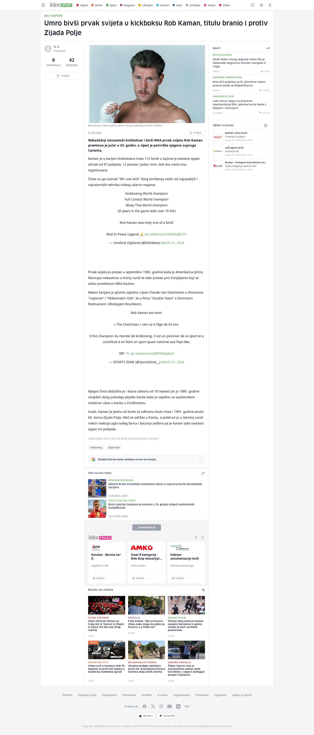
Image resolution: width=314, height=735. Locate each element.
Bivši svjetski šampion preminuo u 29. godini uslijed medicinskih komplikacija (151, 506)
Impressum (109, 695)
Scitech (164, 5)
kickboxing (96, 447)
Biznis (98, 5)
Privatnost (202, 695)
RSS (187, 706)
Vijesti (84, 5)
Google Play (169, 715)
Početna (67, 695)
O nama (162, 695)
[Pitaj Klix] (252, 5)
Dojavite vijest (87, 695)
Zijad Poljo (114, 447)
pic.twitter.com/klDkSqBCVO (166, 234)
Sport (113, 5)
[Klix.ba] (61, 5)
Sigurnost (220, 695)
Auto (179, 5)
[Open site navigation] (43, 5)
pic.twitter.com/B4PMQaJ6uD (152, 353)
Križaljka (195, 5)
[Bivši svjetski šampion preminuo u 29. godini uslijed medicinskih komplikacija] (97, 509)
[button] (196, 537)
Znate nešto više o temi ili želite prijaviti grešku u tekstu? (123, 438)
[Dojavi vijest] (261, 5)
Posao (212, 5)
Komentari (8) (146, 527)
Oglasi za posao (242, 695)
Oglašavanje (182, 695)
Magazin (129, 5)
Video (226, 5)
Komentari (129, 695)
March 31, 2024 (172, 243)
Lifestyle (147, 5)
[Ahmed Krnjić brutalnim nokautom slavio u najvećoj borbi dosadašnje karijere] (97, 488)
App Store (148, 715)
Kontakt (147, 695)
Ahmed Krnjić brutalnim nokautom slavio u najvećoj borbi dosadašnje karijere (155, 486)
